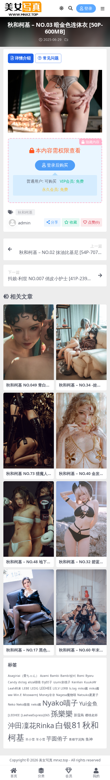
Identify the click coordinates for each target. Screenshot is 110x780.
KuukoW (90, 682)
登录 (88, 8)
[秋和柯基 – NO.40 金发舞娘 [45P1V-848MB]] (81, 431)
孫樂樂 (62, 714)
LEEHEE (45, 688)
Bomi (80, 676)
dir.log (22, 682)
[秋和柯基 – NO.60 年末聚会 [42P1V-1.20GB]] (81, 607)
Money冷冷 (47, 695)
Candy (12, 682)
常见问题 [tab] (51, 58)
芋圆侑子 (57, 738)
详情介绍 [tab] (23, 58)
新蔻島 (79, 715)
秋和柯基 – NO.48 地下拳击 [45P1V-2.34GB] (28, 564)
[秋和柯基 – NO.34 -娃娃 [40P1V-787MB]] (81, 342)
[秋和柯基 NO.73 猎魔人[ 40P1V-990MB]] (28, 431)
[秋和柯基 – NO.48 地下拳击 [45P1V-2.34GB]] (28, 519)
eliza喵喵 (34, 682)
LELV (56, 688)
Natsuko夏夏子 (87, 695)
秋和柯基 (25, 212)
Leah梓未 (14, 688)
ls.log (73, 688)
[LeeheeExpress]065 (35, 715)
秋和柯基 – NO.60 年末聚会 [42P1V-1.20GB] (81, 652)
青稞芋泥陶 (76, 739)
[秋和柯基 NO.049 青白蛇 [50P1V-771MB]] (28, 342)
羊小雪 (30, 739)
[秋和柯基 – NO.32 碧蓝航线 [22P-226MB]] (81, 519)
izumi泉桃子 (62, 682)
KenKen (77, 682)
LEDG (34, 688)
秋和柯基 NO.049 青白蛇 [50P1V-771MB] (28, 387)
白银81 (68, 725)
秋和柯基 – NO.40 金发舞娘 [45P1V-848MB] (81, 476)
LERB (64, 688)
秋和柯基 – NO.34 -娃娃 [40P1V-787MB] (80, 387)
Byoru (89, 676)
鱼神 (89, 739)
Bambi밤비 (68, 676)
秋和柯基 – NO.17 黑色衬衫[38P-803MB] (28, 652)
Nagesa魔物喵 (66, 695)
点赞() (94, 222)
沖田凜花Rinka (31, 725)
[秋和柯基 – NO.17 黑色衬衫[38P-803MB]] (28, 607)
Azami (44, 676)
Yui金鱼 (88, 703)
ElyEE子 (47, 682)
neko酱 (36, 704)
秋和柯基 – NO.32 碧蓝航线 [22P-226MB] (81, 564)
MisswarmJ (30, 695)
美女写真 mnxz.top (53, 760)
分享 (54, 222)
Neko (11, 704)
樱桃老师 (91, 715)
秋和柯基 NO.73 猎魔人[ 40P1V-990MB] (27, 476)
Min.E (18, 695)
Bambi (54, 676)
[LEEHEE (14, 715)
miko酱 (83, 688)
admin (24, 223)
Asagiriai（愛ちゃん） (23, 676)
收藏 (73, 222)
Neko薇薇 (23, 704)
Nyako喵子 (60, 703)
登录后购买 (57, 165)
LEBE (25, 688)
